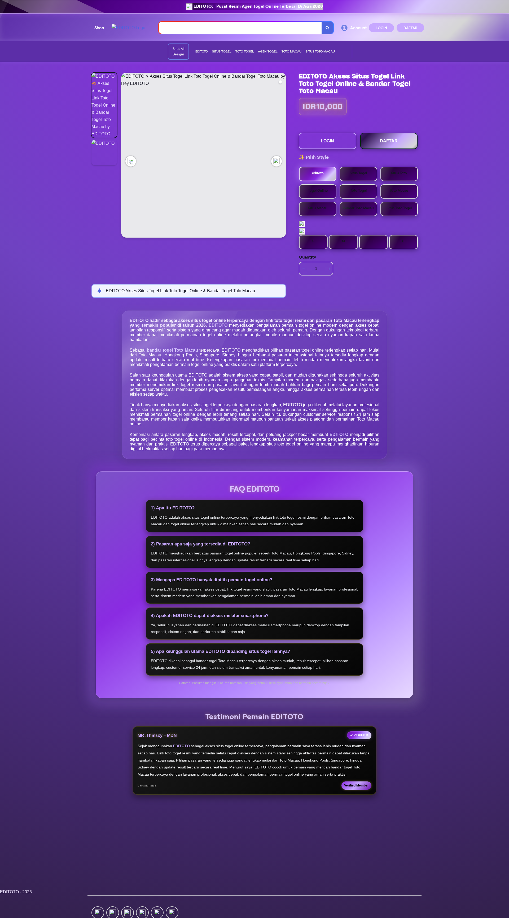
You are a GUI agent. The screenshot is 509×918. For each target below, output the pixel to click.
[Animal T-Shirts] (339, 52)
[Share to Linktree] (127, 912)
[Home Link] (128, 27)
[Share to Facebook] (112, 912)
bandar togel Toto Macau (173, 350)
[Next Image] (276, 161)
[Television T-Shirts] (343, 52)
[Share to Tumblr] (172, 912)
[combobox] (240, 28)
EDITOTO (219, 325)
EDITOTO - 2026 (16, 892)
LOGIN (381, 28)
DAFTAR (410, 28)
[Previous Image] (130, 161)
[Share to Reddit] (157, 912)
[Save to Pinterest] (142, 912)
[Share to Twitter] (97, 912)
